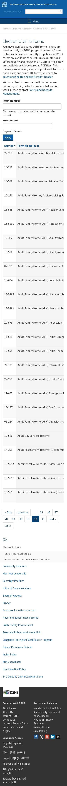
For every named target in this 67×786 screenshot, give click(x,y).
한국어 (21, 752)
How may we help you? (13, 11)
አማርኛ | (19, 769)
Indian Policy (10, 654)
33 (42, 519)
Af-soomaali (9, 763)
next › (52, 519)
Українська (24, 763)
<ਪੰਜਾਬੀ (25, 758)
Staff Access (9, 708)
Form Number (11, 100)
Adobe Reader (41, 716)
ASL (14, 782)
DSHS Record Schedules (18, 553)
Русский (8, 747)
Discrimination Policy (14, 669)
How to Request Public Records (20, 617)
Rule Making (40, 731)
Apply (8, 137)
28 (6, 519)
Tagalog (7, 778)
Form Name (10, 120)
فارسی (7, 773)
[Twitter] (41, 737)
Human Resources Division (17, 647)
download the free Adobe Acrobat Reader (28, 76)
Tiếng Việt (8, 769)
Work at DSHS (10, 716)
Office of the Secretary (22, 28)
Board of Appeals (12, 595)
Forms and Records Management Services (27, 559)
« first (8, 512)
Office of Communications (17, 588)
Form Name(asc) (28, 145)
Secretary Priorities (13, 581)
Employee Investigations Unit (19, 610)
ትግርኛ (6, 782)
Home (5, 28)
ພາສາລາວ (19, 778)
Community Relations (14, 566)
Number (9, 145)
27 (56, 512)
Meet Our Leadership (14, 573)
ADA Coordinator (12, 662)
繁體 (13, 752)
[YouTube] (47, 737)
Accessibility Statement (47, 712)
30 (20, 519)
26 (48, 512)
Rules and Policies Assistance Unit (22, 632)
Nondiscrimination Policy (47, 708)
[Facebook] (36, 737)
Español (17, 743)
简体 (5, 752)
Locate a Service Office (15, 723)
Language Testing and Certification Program (27, 639)
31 (28, 519)
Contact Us (9, 719)
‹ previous (22, 512)
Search (60, 11)
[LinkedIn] (52, 737)
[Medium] (58, 737)
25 (41, 512)
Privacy (7, 603)
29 (13, 519)
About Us (8, 712)
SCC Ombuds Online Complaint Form (23, 676)
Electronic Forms (12, 547)
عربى (6, 758)
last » (8, 525)
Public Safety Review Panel (18, 625)
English (7, 743)
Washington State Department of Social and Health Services (33, 4)
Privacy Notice (42, 727)
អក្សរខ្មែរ (15, 758)
